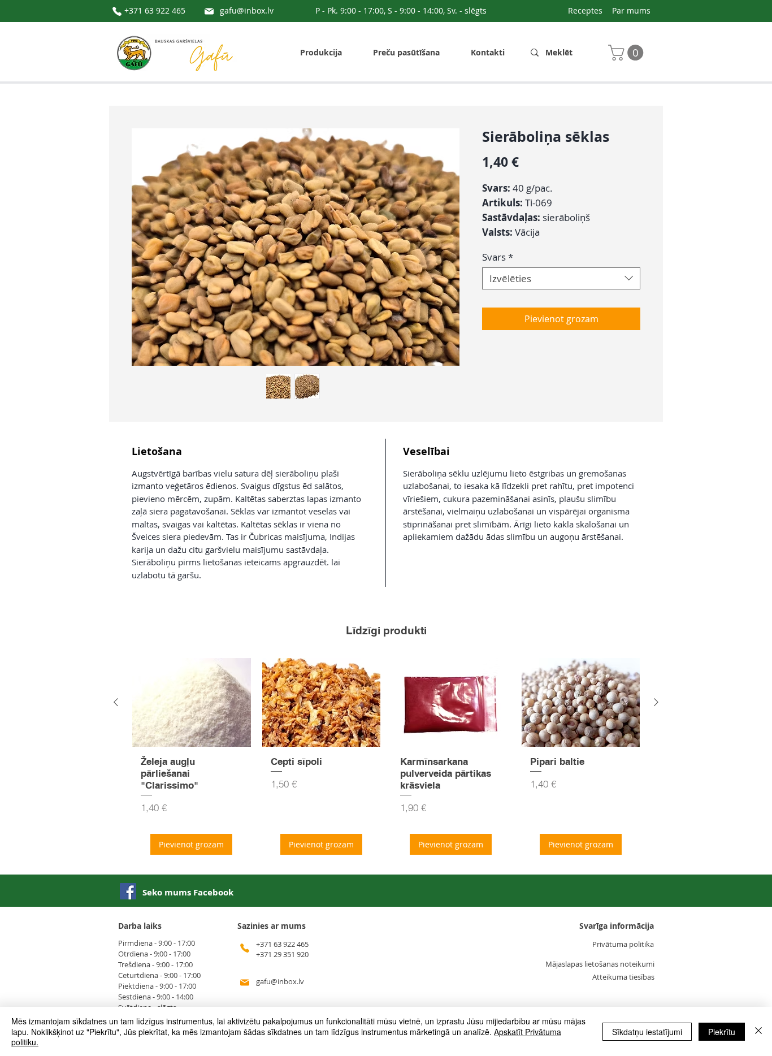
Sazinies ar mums (271, 925)
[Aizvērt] (758, 1031)
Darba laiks (140, 925)
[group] (386, 760)
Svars (497, 257)
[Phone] (117, 11)
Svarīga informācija (616, 925)
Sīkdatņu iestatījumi (647, 1031)
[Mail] (209, 11)
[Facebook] (128, 891)
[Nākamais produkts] (656, 702)
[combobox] (561, 278)
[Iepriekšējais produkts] (116, 702)
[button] (627, 52)
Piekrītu (721, 1031)
